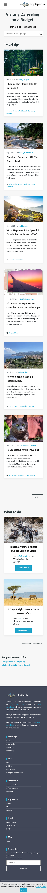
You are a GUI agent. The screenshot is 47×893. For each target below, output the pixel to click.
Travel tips (15, 27)
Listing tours (10, 769)
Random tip (10, 751)
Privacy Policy (41, 887)
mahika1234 (23, 226)
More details (23, 568)
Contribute (10, 741)
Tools (8, 841)
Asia (10, 111)
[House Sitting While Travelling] (23, 428)
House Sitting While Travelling (23, 450)
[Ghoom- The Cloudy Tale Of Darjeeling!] (23, 63)
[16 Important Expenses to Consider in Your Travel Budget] (23, 282)
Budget (11, 333)
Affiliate (9, 766)
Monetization (11, 744)
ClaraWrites (23, 372)
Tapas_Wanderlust (26, 153)
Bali (22, 260)
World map (10, 747)
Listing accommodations (14, 773)
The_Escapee (24, 80)
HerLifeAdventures (27, 299)
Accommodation (20, 475)
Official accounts (12, 788)
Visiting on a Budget (16, 665)
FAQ (7, 763)
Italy (16, 406)
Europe (11, 406)
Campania (23, 406)
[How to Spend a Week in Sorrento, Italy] (23, 355)
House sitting (31, 475)
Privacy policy (11, 822)
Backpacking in (13, 662)
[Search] (41, 33)
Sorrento (31, 406)
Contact (9, 810)
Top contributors (12, 785)
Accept (23, 890)
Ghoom (9, 113)
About (8, 803)
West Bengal (22, 111)
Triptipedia (37, 4)
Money (16, 333)
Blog (7, 807)
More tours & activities (31, 644)
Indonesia (16, 260)
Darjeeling (31, 111)
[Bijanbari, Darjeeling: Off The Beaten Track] (23, 136)
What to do (30, 27)
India (15, 111)
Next (36, 497)
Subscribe (23, 868)
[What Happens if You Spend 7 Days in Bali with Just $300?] (23, 209)
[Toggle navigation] (5, 4)
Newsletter (10, 791)
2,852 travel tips (17, 704)
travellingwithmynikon (27, 445)
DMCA (8, 829)
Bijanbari (10, 187)
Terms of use (10, 826)
